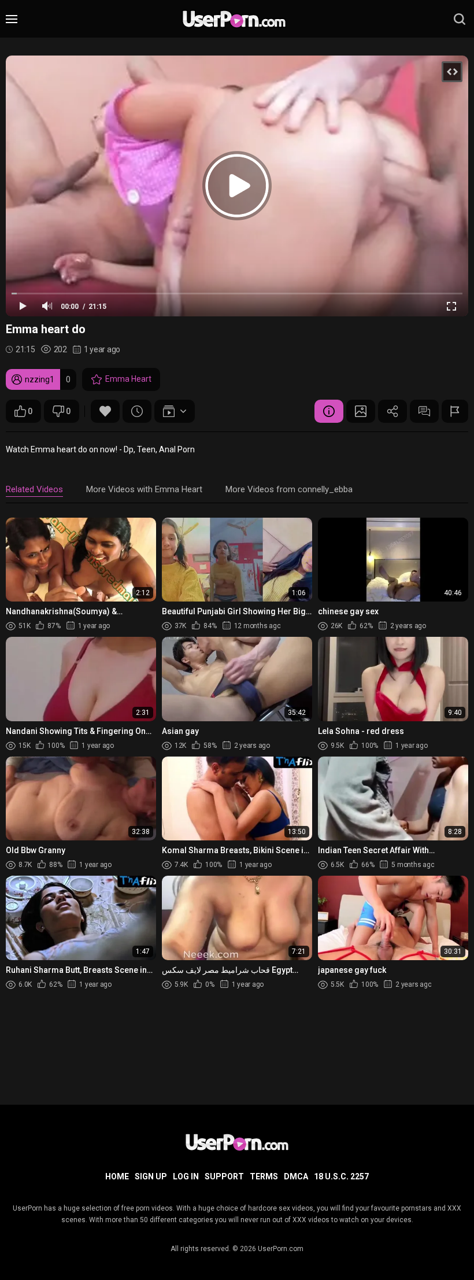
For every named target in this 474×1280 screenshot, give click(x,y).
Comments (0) (424, 411)
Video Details (328, 411)
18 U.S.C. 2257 (341, 1176)
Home (117, 1176)
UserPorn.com (280, 1249)
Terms (264, 1176)
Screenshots (360, 411)
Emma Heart (128, 378)
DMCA (296, 1176)
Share (392, 411)
